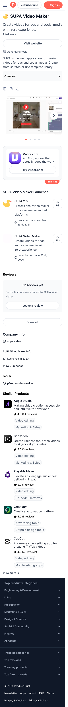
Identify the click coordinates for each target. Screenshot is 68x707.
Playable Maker (24, 471)
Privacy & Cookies (15, 700)
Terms (50, 693)
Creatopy (20, 506)
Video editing (24, 420)
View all (32, 322)
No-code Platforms (28, 498)
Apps (23, 693)
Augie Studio (23, 401)
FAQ (41, 693)
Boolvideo (21, 436)
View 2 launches (13, 365)
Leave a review (32, 305)
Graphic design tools (29, 530)
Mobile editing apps (29, 565)
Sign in (55, 5)
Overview (10, 76)
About (32, 693)
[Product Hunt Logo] (13, 5)
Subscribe (31, 5)
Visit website (33, 43)
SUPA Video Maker (28, 236)
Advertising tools (17, 51)
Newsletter (10, 693)
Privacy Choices (38, 700)
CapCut (19, 538)
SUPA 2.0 (21, 201)
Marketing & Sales (27, 427)
